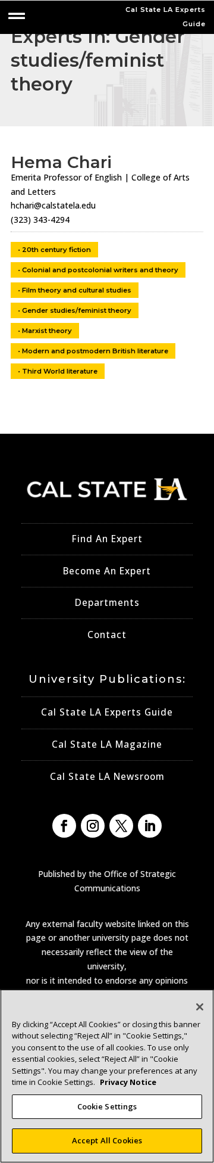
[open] (16, 16)
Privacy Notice (128, 1082)
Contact (107, 635)
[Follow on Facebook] (64, 826)
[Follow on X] (121, 826)
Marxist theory (47, 330)
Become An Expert (107, 571)
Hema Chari (61, 162)
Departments (107, 602)
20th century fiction (56, 249)
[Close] (200, 1007)
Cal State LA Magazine (107, 744)
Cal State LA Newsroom (107, 776)
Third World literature (59, 371)
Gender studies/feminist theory (76, 310)
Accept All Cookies (107, 1140)
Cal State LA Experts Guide (107, 712)
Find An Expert (107, 539)
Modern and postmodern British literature (95, 351)
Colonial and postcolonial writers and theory (100, 270)
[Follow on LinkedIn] (150, 826)
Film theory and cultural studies (76, 290)
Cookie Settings (107, 1106)
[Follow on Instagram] (93, 826)
